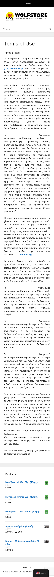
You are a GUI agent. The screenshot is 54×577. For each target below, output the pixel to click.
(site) (13, 68)
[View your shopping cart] (50, 29)
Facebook (27, 567)
